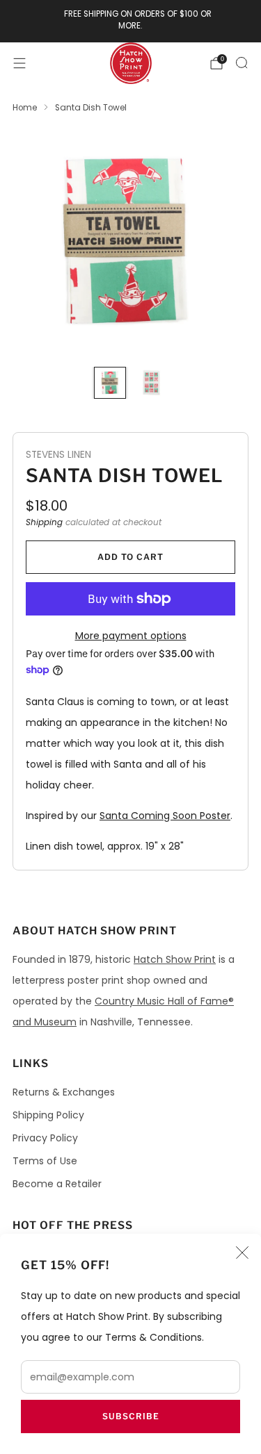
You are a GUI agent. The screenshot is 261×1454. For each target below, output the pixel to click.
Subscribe (130, 1416)
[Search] (241, 62)
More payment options (131, 636)
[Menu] (19, 63)
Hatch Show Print (175, 959)
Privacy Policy (45, 1138)
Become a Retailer (57, 1184)
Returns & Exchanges (64, 1092)
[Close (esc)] (242, 1252)
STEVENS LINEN (58, 454)
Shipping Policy (48, 1115)
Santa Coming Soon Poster (165, 816)
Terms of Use (45, 1161)
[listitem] (131, 21)
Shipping (44, 522)
